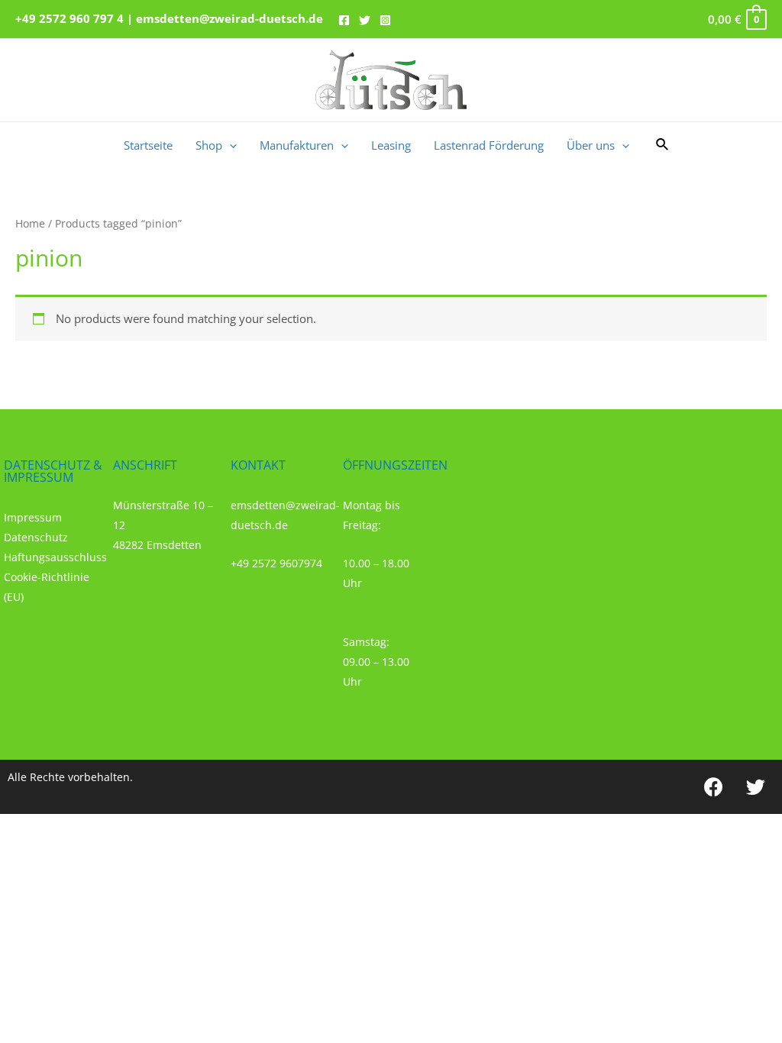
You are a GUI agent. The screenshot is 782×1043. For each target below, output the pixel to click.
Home (30, 223)
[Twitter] (364, 20)
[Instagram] (385, 20)
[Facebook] (344, 20)
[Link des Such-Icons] (663, 145)
